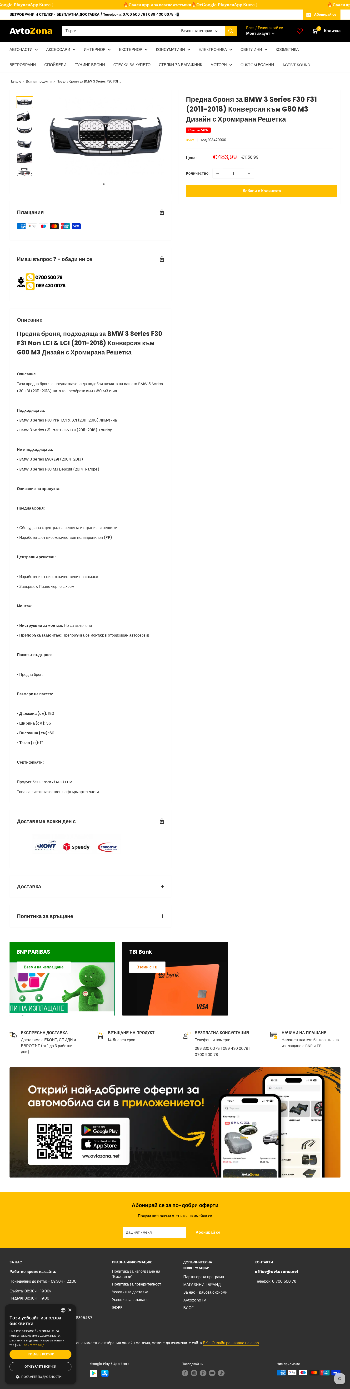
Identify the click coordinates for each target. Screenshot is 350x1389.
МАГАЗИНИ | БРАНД (202, 1284)
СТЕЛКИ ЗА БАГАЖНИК (180, 65)
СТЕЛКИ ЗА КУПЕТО (131, 65)
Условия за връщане (130, 1299)
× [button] (69, 1310)
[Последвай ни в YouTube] (212, 1373)
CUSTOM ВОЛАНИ (257, 65)
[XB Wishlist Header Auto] (300, 31)
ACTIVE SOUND (296, 65)
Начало (15, 81)
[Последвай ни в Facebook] (185, 1373)
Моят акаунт (258, 33)
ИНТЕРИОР (94, 49)
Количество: (198, 173)
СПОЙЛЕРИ (55, 65)
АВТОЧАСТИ (21, 49)
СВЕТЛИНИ (251, 49)
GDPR (117, 1307)
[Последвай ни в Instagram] (194, 1373)
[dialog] (40, 1344)
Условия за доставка (130, 1292)
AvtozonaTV (194, 1300)
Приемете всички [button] (41, 1354)
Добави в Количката (262, 191)
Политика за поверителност (136, 1284)
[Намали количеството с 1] (218, 173)
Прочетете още (33, 1345)
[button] (40, 1376)
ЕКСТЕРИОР (130, 49)
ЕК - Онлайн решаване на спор (231, 1343)
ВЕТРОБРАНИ (23, 65)
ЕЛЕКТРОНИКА (213, 49)
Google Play (202, 4)
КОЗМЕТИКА (287, 49)
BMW (190, 139)
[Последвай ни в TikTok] (221, 1373)
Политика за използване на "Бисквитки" (136, 1274)
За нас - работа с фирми (205, 1292)
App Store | (29, 4)
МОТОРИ (218, 65)
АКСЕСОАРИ (58, 49)
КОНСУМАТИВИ (170, 49)
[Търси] (231, 31)
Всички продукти (39, 81)
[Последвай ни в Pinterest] (203, 1373)
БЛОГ (188, 1307)
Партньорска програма (203, 1277)
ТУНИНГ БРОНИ (90, 65)
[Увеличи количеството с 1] (249, 173)
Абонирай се (325, 14)
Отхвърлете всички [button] (40, 1366)
